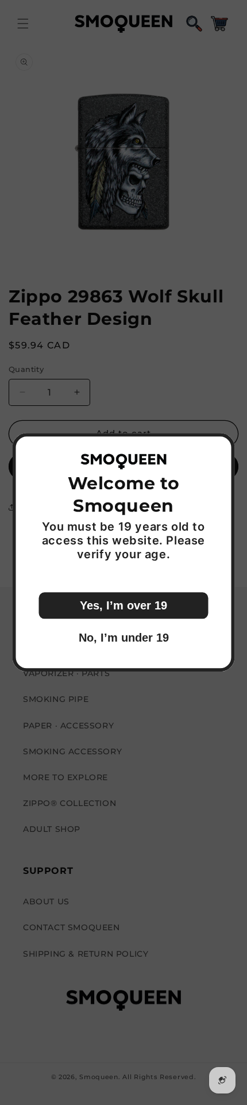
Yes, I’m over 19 (123, 606)
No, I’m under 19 (124, 638)
